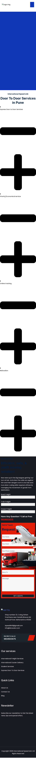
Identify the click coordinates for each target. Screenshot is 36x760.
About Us (4, 688)
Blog (2, 696)
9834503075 (7, 519)
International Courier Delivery (12, 662)
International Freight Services (12, 659)
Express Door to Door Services (12, 670)
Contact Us (5, 692)
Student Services (7, 666)
